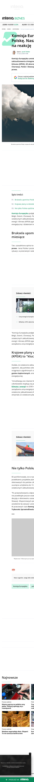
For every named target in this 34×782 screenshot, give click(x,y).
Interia (4, 29)
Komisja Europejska (20, 213)
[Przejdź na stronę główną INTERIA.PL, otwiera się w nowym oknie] (8, 18)
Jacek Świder (26, 52)
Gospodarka (16, 29)
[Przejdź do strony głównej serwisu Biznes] (20, 18)
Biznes (9, 29)
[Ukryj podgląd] (30, 754)
